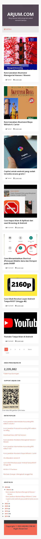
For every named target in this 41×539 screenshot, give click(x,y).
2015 (6, 514)
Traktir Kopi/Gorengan (11, 374)
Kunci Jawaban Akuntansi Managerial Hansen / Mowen (17, 74)
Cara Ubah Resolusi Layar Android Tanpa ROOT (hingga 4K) (19, 300)
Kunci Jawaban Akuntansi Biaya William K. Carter (18, 123)
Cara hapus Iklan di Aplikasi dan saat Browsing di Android (18, 221)
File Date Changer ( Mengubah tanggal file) (18, 474)
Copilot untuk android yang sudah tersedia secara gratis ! (19, 172)
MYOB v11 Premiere (10, 469)
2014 (6, 516)
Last (7, 353)
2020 (6, 506)
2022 (6, 503)
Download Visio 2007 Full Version (14, 435)
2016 (6, 511)
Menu (9, 29)
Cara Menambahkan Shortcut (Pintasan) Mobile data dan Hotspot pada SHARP (20, 261)
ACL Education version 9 (11, 458)
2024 (6, 487)
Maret (9, 490)
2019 (6, 508)
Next (30, 349)
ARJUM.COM (20, 14)
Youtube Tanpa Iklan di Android (18, 336)
